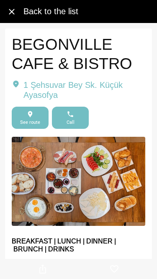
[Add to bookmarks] (114, 269)
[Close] (12, 12)
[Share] (43, 269)
